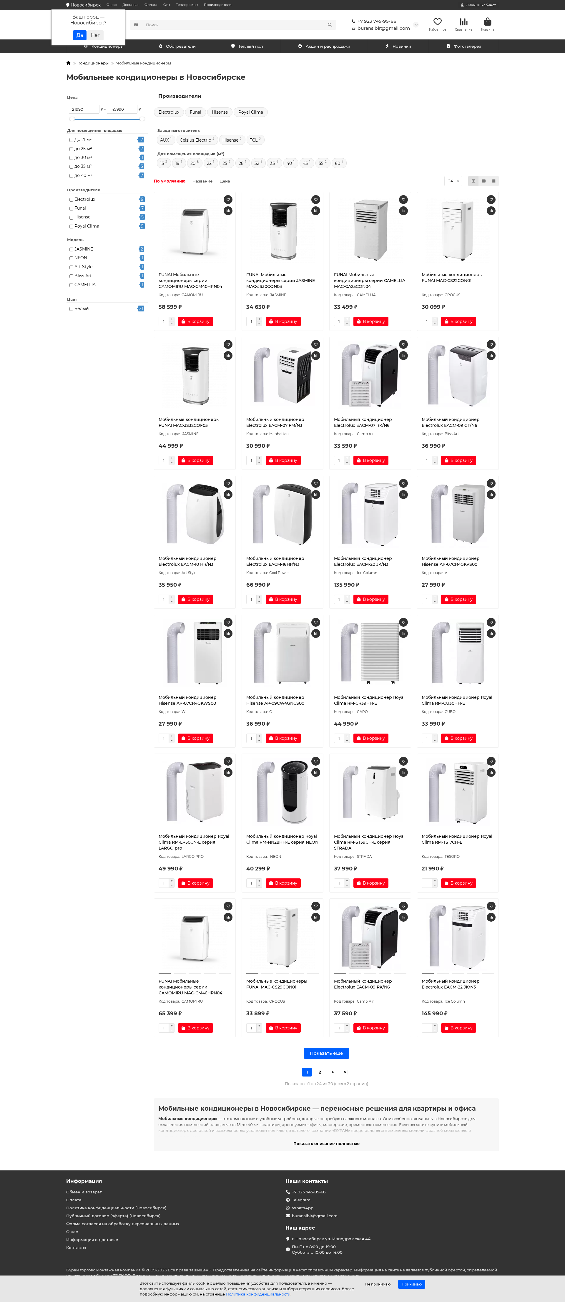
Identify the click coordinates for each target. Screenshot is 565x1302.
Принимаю (412, 1284)
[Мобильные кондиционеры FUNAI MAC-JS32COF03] (195, 375)
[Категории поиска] (136, 25)
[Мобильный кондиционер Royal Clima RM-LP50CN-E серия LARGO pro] (195, 792)
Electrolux (84, 199)
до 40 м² (83, 175)
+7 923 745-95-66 (377, 21)
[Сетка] (473, 181)
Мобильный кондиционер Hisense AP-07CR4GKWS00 (188, 700)
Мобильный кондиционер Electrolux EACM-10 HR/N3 (188, 561)
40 (289, 163)
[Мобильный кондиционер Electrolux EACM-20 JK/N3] (370, 514)
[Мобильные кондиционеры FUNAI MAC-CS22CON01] (458, 230)
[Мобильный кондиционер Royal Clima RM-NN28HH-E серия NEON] (282, 792)
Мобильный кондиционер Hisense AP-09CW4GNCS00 (275, 700)
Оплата (150, 5)
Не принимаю (377, 1284)
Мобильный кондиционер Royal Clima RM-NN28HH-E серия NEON (282, 839)
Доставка (130, 5)
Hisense (82, 217)
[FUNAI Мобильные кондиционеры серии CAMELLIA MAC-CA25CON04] (370, 230)
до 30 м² (83, 157)
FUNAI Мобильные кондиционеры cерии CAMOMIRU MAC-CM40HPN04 (190, 280)
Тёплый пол (250, 46)
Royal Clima (86, 226)
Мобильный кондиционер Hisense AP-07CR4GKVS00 (451, 561)
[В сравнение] (228, 210)
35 (272, 163)
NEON (80, 258)
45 (305, 163)
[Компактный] (494, 181)
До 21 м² (83, 139)
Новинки (402, 46)
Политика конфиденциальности (258, 1294)
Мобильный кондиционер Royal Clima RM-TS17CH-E (457, 839)
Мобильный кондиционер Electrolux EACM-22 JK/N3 (451, 984)
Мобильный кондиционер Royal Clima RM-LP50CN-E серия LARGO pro (194, 842)
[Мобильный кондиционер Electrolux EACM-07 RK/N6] (370, 375)
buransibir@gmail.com (384, 28)
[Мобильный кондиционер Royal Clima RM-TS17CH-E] (458, 792)
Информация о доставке (92, 1239)
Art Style (83, 266)
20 (192, 163)
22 (209, 163)
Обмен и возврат (84, 1192)
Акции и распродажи (328, 46)
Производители (218, 5)
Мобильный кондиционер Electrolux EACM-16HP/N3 (275, 561)
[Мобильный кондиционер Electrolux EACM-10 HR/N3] (195, 514)
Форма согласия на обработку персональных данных (122, 1223)
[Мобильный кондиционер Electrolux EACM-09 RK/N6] (370, 937)
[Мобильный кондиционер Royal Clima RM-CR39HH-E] (370, 653)
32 (257, 163)
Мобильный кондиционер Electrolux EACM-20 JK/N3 (363, 561)
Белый (81, 308)
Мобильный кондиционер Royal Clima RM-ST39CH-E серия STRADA (369, 842)
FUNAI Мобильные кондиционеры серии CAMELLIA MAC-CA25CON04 (369, 280)
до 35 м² (83, 166)
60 (337, 163)
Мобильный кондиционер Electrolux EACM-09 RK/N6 (363, 984)
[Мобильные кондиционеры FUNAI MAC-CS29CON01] (282, 937)
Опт (166, 5)
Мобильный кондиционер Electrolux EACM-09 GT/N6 (451, 422)
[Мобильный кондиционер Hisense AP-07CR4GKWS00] (195, 653)
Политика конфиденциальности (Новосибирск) (116, 1207)
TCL (253, 140)
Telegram (301, 1199)
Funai (80, 208)
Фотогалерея (467, 46)
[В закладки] (228, 199)
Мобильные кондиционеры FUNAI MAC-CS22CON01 (452, 277)
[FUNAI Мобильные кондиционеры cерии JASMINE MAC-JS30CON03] (282, 230)
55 (321, 163)
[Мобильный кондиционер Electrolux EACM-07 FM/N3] (282, 375)
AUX (164, 140)
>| (346, 1072)
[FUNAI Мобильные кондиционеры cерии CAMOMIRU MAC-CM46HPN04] (195, 937)
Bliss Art (83, 275)
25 (224, 163)
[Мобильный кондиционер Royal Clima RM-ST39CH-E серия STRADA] (370, 792)
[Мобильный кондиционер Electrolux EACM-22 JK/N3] (458, 937)
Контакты (76, 1247)
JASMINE (83, 249)
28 (241, 163)
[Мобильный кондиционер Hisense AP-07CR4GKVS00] (458, 514)
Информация (84, 1181)
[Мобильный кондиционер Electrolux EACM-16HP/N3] (282, 514)
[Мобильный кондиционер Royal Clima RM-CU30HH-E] (458, 653)
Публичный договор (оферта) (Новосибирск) (113, 1215)
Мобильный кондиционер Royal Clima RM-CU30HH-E (457, 700)
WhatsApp (302, 1207)
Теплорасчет (187, 5)
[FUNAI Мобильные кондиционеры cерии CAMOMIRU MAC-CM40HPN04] (195, 230)
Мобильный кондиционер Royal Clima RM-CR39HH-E (369, 700)
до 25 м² (83, 148)
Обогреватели (181, 46)
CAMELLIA (85, 284)
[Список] (483, 181)
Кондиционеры (108, 46)
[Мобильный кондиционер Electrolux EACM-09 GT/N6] (458, 375)
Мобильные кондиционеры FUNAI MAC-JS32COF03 (189, 422)
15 (162, 163)
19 (177, 163)
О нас (112, 5)
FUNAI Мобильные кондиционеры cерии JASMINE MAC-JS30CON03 (280, 280)
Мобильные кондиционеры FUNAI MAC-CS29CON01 (276, 984)
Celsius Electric (195, 140)
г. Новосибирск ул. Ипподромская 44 (331, 1238)
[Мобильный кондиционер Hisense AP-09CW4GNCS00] (282, 653)
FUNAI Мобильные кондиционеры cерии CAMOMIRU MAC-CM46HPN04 (190, 987)
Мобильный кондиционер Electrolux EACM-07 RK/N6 (363, 422)
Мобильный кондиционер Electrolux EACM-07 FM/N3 (275, 422)
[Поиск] (330, 24)
